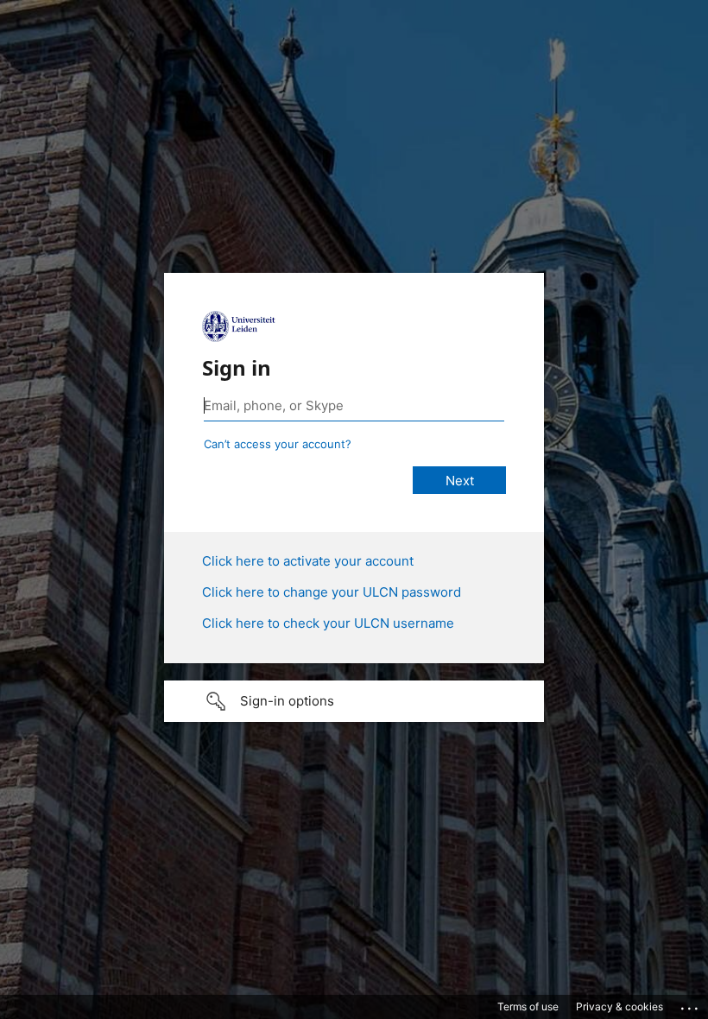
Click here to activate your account (308, 561)
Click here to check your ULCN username (328, 623)
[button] (354, 701)
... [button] (690, 1004)
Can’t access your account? (277, 444)
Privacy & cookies (619, 1006)
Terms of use (528, 1006)
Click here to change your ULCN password (331, 592)
